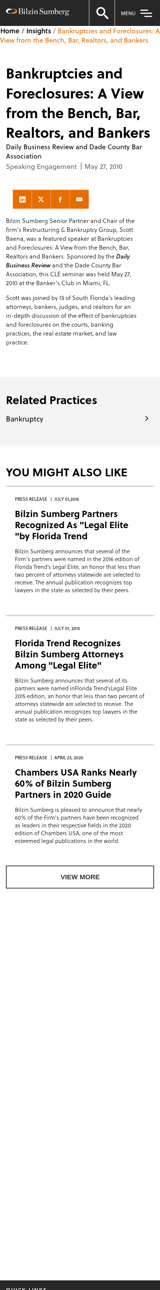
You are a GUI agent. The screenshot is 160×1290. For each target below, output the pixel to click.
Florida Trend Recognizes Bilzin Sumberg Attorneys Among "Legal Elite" (69, 653)
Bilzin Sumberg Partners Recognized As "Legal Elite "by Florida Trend (71, 524)
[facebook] (60, 199)
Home (9, 31)
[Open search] (102, 13)
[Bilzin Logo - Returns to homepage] (37, 13)
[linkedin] (22, 199)
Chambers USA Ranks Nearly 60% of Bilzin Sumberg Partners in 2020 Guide (76, 783)
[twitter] (41, 199)
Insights (38, 31)
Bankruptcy (24, 418)
